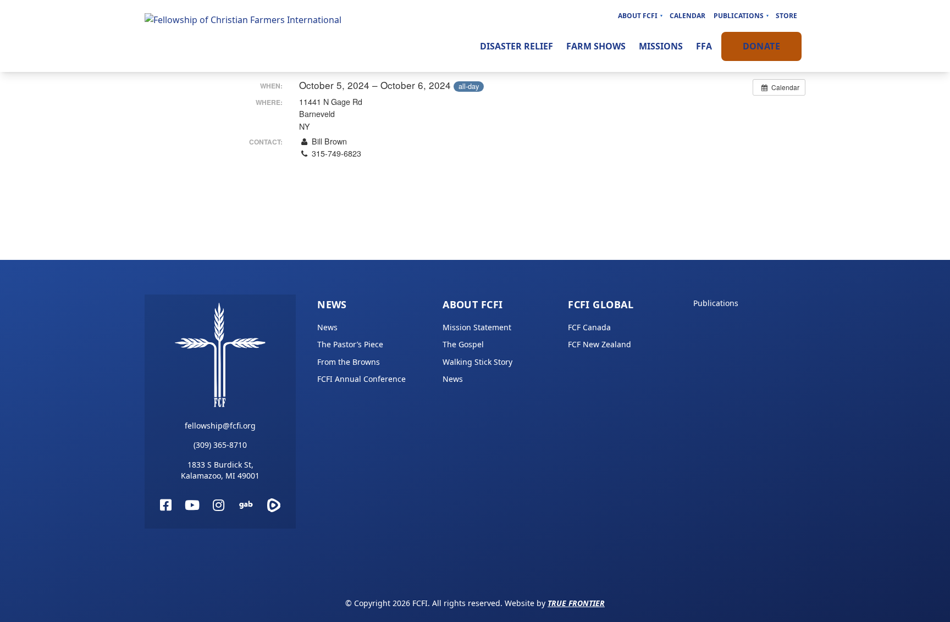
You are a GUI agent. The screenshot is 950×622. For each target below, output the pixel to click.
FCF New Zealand (599, 344)
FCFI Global (600, 304)
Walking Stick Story (477, 362)
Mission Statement (477, 327)
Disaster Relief (516, 46)
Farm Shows (596, 46)
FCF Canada (589, 327)
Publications (739, 15)
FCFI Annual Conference (361, 379)
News (332, 304)
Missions (661, 46)
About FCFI (638, 15)
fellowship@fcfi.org (220, 425)
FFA (704, 46)
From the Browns (348, 362)
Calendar (687, 15)
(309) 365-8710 (220, 445)
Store (786, 15)
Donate (761, 46)
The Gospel (463, 344)
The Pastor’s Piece (350, 344)
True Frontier (576, 603)
